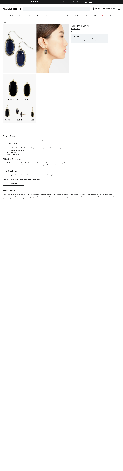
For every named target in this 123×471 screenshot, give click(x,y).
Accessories (58, 16)
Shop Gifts (13, 183)
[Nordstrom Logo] (12, 9)
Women (21, 16)
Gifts (95, 16)
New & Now (10, 16)
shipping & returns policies (50, 165)
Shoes (48, 16)
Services (112, 16)
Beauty (39, 16)
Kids (68, 16)
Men (30, 16)
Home (87, 16)
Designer (78, 16)
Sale (103, 16)
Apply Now (88, 2)
